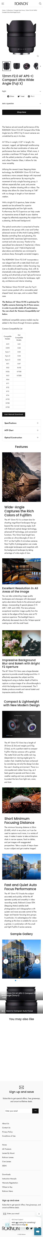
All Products (6, 1149)
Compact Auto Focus (19, 10)
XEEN (4, 1165)
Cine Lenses (6, 1161)
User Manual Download (13, 414)
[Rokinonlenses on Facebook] (27, 1228)
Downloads (6, 1174)
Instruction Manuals (9, 1178)
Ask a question (8, 104)
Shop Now (21, 112)
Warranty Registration (10, 1183)
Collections (10, 10)
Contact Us (6, 1127)
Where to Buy (7, 1187)
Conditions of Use (8, 1136)
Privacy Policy (7, 1132)
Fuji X (4, 91)
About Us (5, 1123)
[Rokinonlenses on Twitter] (31, 1228)
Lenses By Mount (8, 1153)
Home (3, 10)
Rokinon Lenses (7, 1157)
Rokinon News (7, 1191)
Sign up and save (10, 1200)
